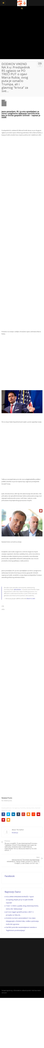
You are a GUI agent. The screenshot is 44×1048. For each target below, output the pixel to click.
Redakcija (4, 808)
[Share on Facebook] (3, 814)
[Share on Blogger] (28, 814)
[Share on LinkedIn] (13, 814)
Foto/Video (23, 808)
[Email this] (8, 820)
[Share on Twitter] (8, 814)
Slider (32, 808)
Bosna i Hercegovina (13, 808)
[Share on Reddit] (33, 814)
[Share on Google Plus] (23, 814)
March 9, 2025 (31, 598)
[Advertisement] (22, 35)
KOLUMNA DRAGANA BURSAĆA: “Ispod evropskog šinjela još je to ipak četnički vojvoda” (20, 900)
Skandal (29, 808)
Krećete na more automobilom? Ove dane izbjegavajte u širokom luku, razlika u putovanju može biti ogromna (22, 921)
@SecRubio (17, 589)
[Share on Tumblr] (18, 814)
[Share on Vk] (38, 814)
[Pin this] (3, 820)
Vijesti (36, 808)
